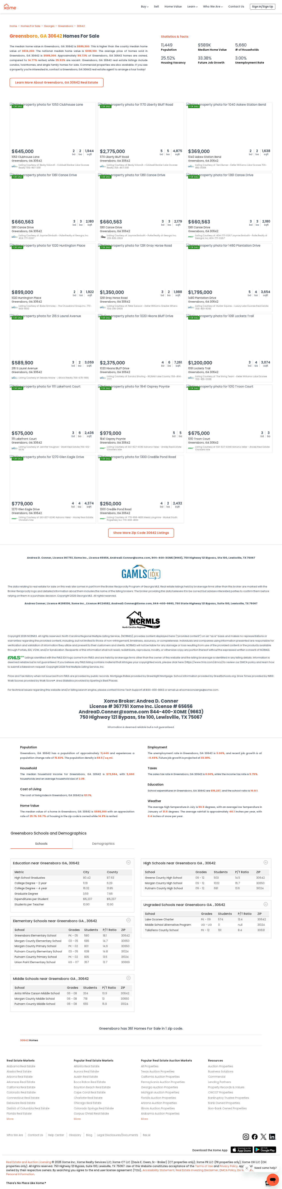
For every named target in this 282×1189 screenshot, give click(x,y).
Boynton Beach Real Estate (92, 1087)
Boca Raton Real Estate (90, 1082)
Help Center (56, 1135)
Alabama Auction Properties (160, 1113)
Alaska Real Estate (19, 1071)
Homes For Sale (30, 26)
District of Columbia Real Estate (28, 1108)
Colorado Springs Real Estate (94, 1108)
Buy (143, 6)
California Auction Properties (160, 1077)
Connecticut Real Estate (23, 1098)
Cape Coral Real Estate (90, 1092)
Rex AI (146, 1135)
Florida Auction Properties (158, 1098)
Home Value (173, 6)
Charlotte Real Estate (88, 1098)
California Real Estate (21, 1087)
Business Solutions (220, 1071)
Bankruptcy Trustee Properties (228, 1098)
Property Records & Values (226, 1087)
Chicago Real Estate (87, 1103)
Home (13, 26)
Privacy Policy (229, 1166)
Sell (156, 6)
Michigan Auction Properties (160, 1092)
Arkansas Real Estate (21, 1082)
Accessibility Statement (158, 1170)
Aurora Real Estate (86, 1071)
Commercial (216, 1077)
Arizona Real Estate (20, 1077)
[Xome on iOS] (242, 1149)
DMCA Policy (227, 1170)
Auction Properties (220, 1066)
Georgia (49, 26)
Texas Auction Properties (157, 1071)
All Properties (149, 1066)
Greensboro (65, 26)
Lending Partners (219, 1082)
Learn (191, 6)
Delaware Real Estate (21, 1103)
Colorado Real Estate (21, 1092)
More (10, 1119)
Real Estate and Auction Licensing (28, 1162)
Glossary (75, 1135)
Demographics (103, 843)
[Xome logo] (10, 6)
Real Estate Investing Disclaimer (197, 1170)
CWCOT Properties (220, 1092)
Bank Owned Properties (224, 1103)
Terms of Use (204, 1166)
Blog (89, 1135)
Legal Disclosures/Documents (117, 1135)
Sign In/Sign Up (262, 6)
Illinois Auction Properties (158, 1108)
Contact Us (236, 6)
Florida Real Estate (19, 1113)
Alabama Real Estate (21, 1066)
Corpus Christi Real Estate (91, 1113)
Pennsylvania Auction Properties (163, 1082)
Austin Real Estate (86, 1077)
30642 (81, 26)
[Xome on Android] (265, 1149)
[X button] (264, 1136)
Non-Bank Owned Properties (227, 1108)
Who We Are (211, 6)
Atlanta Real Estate (86, 1066)
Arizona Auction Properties (159, 1103)
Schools (41, 843)
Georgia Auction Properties (159, 1087)
